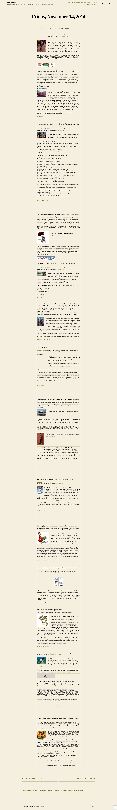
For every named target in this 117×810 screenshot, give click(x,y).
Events (57, 500)
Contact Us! (94, 2)
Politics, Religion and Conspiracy (90, 4)
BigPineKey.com (12, 2)
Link (78, 314)
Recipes (88, 2)
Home (69, 2)
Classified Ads (57, 282)
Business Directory (76, 2)
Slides (41, 666)
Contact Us (39, 128)
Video (52, 282)
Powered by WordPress (39, 806)
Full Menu (83, 2)
